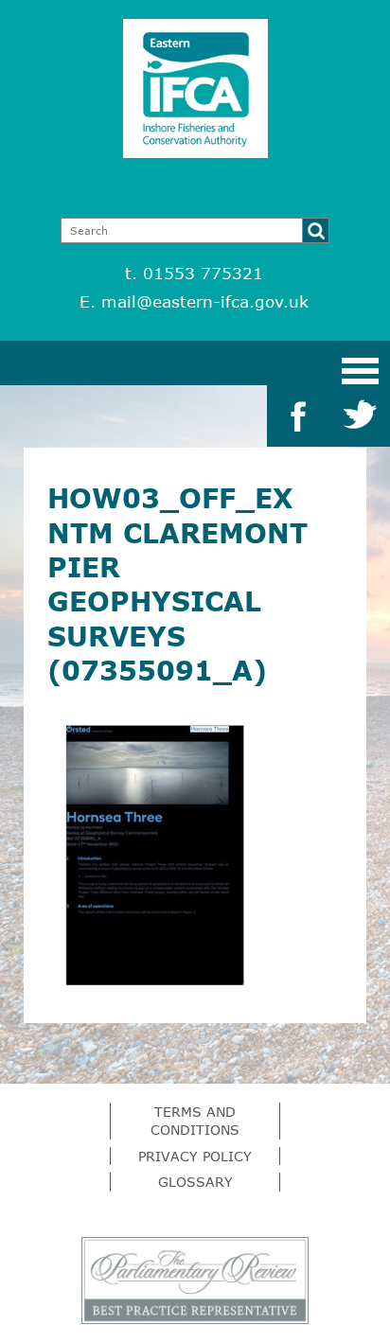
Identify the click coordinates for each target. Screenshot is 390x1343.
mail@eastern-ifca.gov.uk (205, 301)
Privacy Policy (195, 1156)
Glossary (195, 1182)
